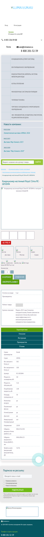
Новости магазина (11, 486)
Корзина (11, 32)
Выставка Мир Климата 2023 (13, 142)
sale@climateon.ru (26, 47)
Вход (6, 25)
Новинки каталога (11, 481)
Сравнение (19, 277)
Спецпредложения (11, 483)
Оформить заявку (10, 282)
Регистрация (17, 25)
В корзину (6, 277)
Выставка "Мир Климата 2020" (14, 151)
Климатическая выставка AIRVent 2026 (17, 133)
